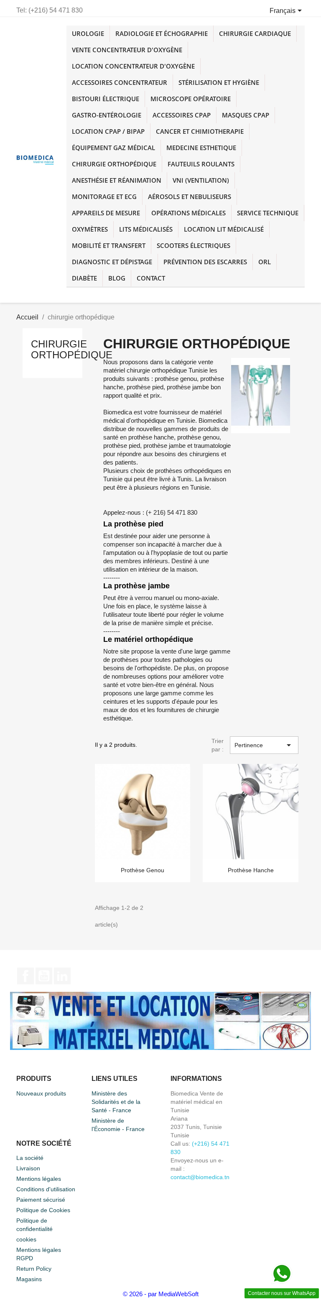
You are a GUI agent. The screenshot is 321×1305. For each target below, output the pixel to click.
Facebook (25, 976)
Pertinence (264, 745)
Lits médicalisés (146, 229)
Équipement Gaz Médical (113, 147)
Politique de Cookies (43, 1210)
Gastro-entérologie (106, 115)
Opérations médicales (188, 213)
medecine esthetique (201, 147)
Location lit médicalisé (224, 229)
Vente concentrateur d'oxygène (127, 50)
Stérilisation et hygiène (218, 82)
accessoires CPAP (182, 115)
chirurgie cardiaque (255, 33)
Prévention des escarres (205, 262)
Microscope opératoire (190, 98)
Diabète (84, 278)
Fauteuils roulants (201, 164)
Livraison (28, 1168)
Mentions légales (38, 1178)
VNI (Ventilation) (201, 180)
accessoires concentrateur (119, 82)
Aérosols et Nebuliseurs (189, 196)
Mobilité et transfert (108, 245)
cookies (26, 1239)
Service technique (267, 213)
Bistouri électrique (105, 98)
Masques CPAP (245, 115)
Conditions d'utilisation (45, 1189)
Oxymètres (90, 229)
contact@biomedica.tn (200, 1177)
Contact (151, 278)
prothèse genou (142, 870)
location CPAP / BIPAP (108, 131)
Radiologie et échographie (161, 33)
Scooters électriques (193, 245)
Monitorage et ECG (104, 196)
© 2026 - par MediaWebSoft (161, 1293)
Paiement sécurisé (40, 1199)
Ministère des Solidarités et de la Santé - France (116, 1101)
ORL (264, 262)
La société (29, 1157)
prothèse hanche (251, 870)
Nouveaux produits (41, 1093)
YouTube (44, 976)
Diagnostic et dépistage (112, 262)
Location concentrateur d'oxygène (133, 66)
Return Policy (33, 1268)
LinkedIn (62, 976)
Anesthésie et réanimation (116, 180)
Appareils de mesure (106, 213)
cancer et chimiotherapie (200, 131)
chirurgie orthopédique (114, 164)
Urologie (88, 33)
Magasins (29, 1279)
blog (116, 278)
